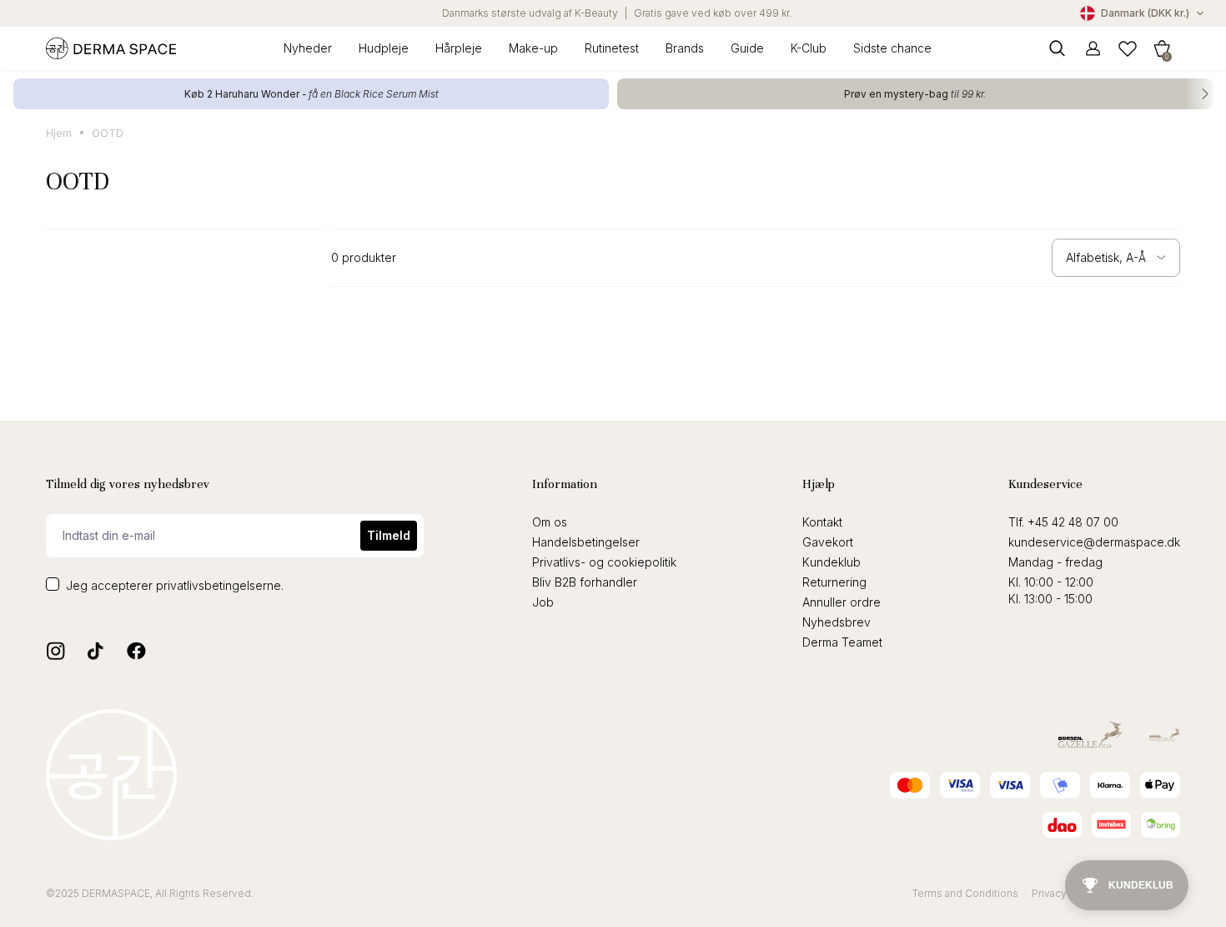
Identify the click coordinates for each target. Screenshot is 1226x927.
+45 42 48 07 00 (1073, 522)
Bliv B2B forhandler (584, 582)
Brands (685, 48)
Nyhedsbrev (836, 622)
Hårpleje (458, 48)
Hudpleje (384, 48)
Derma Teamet (842, 642)
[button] (1161, 48)
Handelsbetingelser (586, 542)
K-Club (809, 48)
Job (543, 602)
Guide (747, 48)
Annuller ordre (841, 602)
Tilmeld (388, 535)
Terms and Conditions (965, 893)
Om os (549, 522)
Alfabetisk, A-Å (1106, 257)
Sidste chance (892, 48)
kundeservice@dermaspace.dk (1094, 542)
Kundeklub (831, 562)
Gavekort (827, 542)
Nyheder (308, 48)
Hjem (59, 132)
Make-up (533, 48)
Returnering (834, 582)
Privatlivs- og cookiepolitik (604, 562)
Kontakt (822, 522)
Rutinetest (612, 48)
